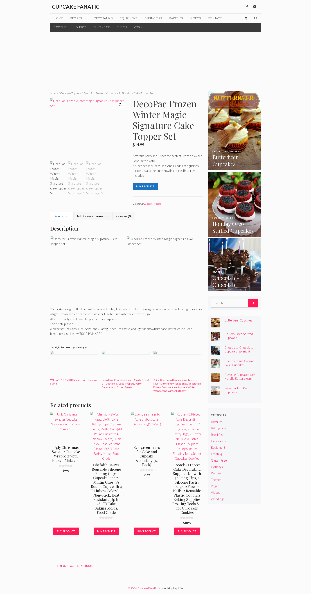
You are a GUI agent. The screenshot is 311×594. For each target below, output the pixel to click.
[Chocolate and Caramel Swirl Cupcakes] (215, 366)
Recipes (76, 18)
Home (58, 18)
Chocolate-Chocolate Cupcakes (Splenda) (238, 349)
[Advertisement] (155, 59)
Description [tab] (61, 216)
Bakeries (176, 18)
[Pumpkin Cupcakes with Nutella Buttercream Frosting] (215, 379)
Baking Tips (153, 18)
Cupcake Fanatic (75, 6)
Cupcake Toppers (70, 93)
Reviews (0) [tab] (124, 216)
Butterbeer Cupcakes (238, 320)
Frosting (60, 27)
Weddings (217, 499)
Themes (122, 27)
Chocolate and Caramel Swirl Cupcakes (239, 363)
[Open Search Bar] (256, 18)
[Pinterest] (254, 7)
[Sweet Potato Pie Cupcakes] (215, 393)
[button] (120, 104)
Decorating (103, 18)
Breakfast (217, 435)
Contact (215, 18)
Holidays (80, 27)
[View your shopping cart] (246, 18)
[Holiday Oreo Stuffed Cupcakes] (234, 234)
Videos (195, 18)
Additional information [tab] (93, 216)
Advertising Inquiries (171, 588)
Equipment (128, 18)
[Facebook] (247, 7)
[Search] (253, 303)
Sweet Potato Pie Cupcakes (235, 390)
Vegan (138, 27)
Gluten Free (101, 27)
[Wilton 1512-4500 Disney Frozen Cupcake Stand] (74, 364)
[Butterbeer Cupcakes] (234, 168)
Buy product (145, 186)
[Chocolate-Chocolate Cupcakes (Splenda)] (234, 288)
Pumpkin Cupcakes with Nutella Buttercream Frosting (240, 378)
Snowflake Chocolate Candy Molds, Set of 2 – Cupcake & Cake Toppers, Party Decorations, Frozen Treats (125, 383)
